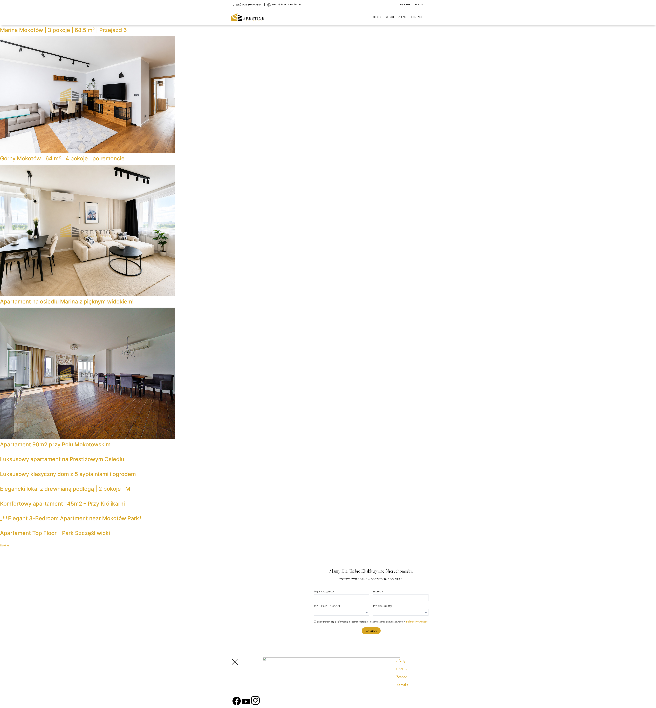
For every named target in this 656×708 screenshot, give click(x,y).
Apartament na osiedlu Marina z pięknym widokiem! (67, 301)
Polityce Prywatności (417, 622)
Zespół (402, 17)
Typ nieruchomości (327, 606)
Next (5, 545)
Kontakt (416, 17)
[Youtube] (246, 701)
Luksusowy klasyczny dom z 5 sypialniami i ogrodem (68, 474)
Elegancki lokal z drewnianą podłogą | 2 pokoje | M (65, 488)
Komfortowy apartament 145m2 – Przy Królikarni (62, 503)
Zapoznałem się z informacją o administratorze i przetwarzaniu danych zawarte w (372, 622)
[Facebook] (236, 701)
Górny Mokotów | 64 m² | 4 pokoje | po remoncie (62, 158)
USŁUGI (390, 17)
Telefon (378, 591)
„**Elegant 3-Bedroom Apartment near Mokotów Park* (71, 518)
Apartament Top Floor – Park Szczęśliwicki (55, 533)
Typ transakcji (382, 606)
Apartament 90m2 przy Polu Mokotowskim (55, 444)
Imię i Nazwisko (324, 591)
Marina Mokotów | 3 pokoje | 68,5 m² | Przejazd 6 (63, 30)
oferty (376, 17)
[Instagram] (255, 700)
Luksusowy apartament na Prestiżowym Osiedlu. (63, 459)
